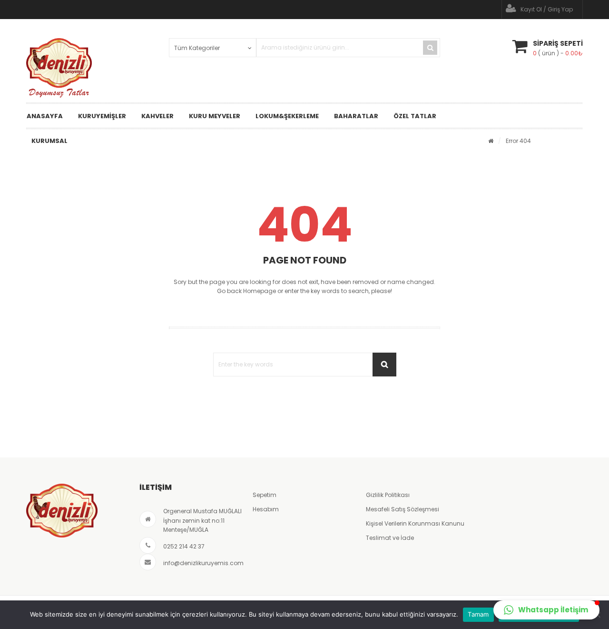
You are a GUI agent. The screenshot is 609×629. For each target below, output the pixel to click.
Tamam (478, 614)
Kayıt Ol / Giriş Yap (547, 9)
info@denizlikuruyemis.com (203, 563)
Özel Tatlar (414, 116)
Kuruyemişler (102, 116)
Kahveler (157, 116)
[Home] (490, 140)
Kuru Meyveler (214, 116)
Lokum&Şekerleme (287, 116)
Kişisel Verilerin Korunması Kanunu (415, 523)
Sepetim (264, 495)
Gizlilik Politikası (388, 495)
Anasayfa (45, 116)
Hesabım (266, 509)
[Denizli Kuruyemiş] (59, 68)
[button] (546, 609)
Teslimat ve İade (390, 538)
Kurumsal (49, 140)
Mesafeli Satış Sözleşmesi (402, 509)
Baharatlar (356, 116)
